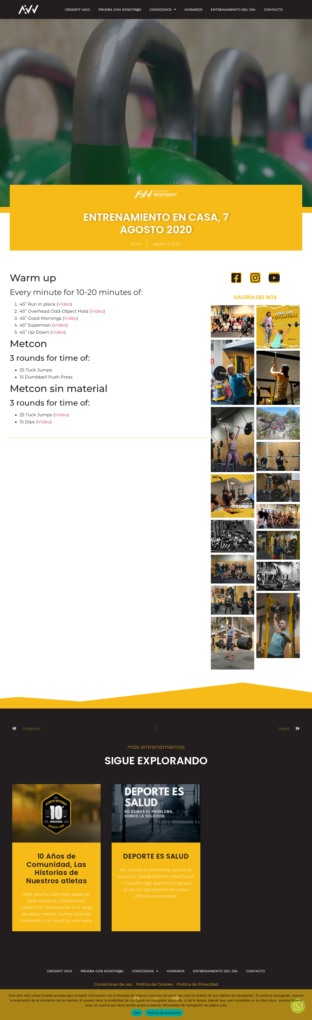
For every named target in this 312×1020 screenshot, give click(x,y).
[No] (304, 1004)
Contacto (273, 9)
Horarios (193, 9)
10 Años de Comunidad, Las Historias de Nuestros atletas (56, 869)
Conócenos (161, 9)
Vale (137, 1013)
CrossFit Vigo (77, 9)
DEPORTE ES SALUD (156, 856)
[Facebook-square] (236, 277)
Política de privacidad (164, 1013)
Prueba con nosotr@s (119, 9)
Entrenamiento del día (233, 9)
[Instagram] (255, 277)
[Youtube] (274, 277)
